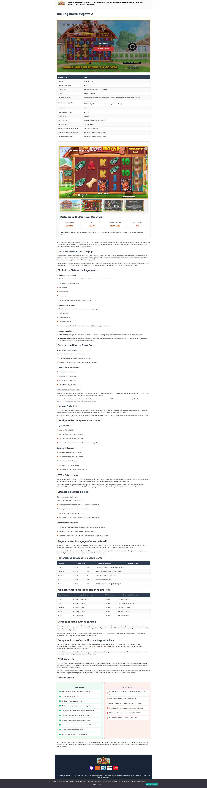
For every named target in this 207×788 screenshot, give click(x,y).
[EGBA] (115, 768)
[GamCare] (91, 768)
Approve (148, 784)
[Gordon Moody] (109, 768)
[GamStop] (103, 768)
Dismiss (155, 784)
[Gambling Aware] (97, 768)
